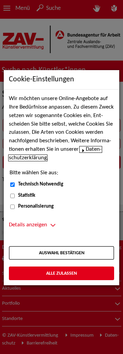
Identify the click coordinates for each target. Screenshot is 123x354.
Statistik (26, 195)
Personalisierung (36, 206)
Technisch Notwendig (40, 184)
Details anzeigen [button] (28, 225)
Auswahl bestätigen (61, 253)
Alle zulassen (61, 273)
